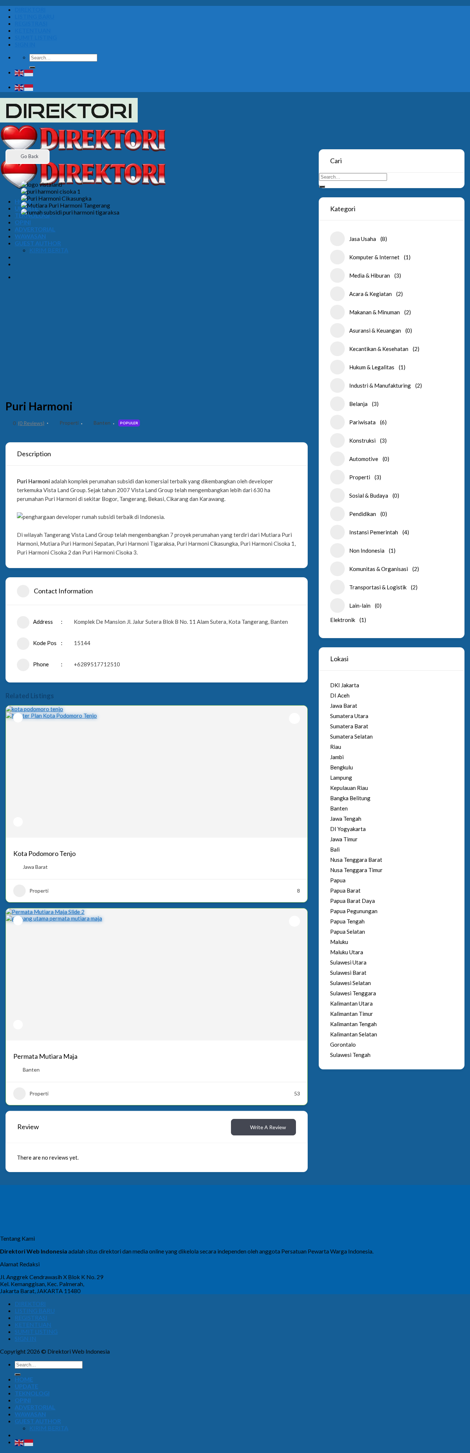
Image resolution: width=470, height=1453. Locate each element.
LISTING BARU (34, 16)
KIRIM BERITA (48, 1427)
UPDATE (26, 1386)
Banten (102, 423)
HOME (24, 1379)
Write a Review (268, 1127)
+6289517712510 (97, 664)
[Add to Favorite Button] (294, 718)
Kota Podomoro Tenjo (44, 853)
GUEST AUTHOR (38, 1420)
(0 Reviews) (31, 423)
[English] (19, 72)
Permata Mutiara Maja (45, 1056)
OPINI (23, 1400)
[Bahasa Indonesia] (29, 72)
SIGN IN (25, 44)
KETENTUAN (33, 30)
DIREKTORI (30, 9)
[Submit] (32, 67)
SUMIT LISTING (36, 37)
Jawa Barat (35, 867)
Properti (69, 423)
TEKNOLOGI (32, 1393)
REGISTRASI (31, 23)
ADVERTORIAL (35, 1406)
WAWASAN (30, 1413)
